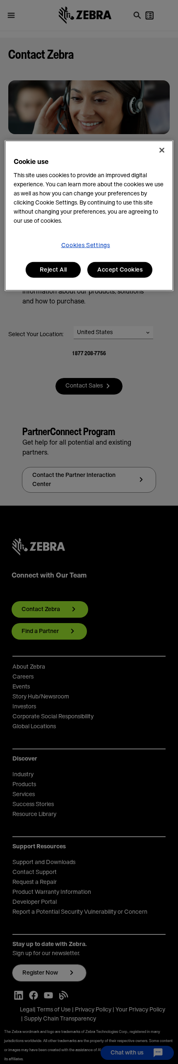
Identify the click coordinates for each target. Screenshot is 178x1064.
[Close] (162, 150)
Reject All (53, 269)
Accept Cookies (119, 269)
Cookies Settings (85, 245)
